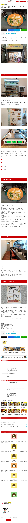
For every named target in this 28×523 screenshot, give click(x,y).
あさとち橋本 (18, 1)
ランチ (12, 33)
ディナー (9, 33)
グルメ (6, 33)
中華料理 (2, 4)
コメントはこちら (23, 1)
